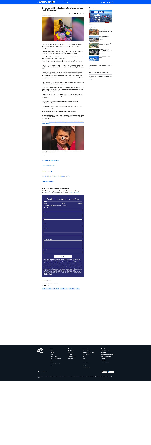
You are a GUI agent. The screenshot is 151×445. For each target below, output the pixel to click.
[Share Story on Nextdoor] (78, 14)
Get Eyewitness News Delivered (50, 160)
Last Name (46, 212)
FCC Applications (90, 376)
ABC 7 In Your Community (106, 356)
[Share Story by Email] (80, 14)
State (45, 223)
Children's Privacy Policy (53, 376)
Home (52, 350)
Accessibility (103, 360)
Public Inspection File (83, 376)
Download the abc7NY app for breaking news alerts (56, 176)
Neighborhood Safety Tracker (88, 352)
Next (63, 256)
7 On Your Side (54, 356)
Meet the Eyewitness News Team (107, 354)
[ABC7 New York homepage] (47, 2)
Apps (52, 365)
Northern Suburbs (86, 2)
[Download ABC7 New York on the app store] (104, 372)
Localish (52, 360)
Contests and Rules (105, 362)
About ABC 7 (103, 358)
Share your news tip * (48, 239)
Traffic (52, 354)
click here (50, 274)
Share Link (46, 249)
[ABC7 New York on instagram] (44, 372)
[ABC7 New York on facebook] (38, 372)
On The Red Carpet (86, 363)
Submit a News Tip (105, 350)
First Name (46, 207)
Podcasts (84, 365)
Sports (84, 360)
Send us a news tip (47, 171)
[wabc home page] (40, 350)
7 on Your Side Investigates (56, 358)
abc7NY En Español (86, 367)
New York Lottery (86, 350)
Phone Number (47, 228)
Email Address (47, 234)
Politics (84, 356)
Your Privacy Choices (45, 376)
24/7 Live (58, 2)
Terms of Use (70, 376)
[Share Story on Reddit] (75, 14)
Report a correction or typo (46, 280)
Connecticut (94, 2)
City (44, 218)
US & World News (86, 354)
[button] (37, 2)
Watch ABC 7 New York (55, 363)
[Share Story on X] (72, 14)
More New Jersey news (48, 165)
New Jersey (72, 2)
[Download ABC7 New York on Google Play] (111, 372)
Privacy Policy (39, 376)
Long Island (78, 2)
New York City (65, 2)
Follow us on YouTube (48, 181)
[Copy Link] (83, 14)
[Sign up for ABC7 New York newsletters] (47, 372)
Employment (103, 352)
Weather (52, 352)
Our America (85, 362)
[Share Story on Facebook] (70, 14)
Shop (52, 362)
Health (84, 358)
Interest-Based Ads (76, 376)
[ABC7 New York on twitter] (41, 372)
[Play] (100, 16)
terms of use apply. (74, 192)
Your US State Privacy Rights (62, 376)
